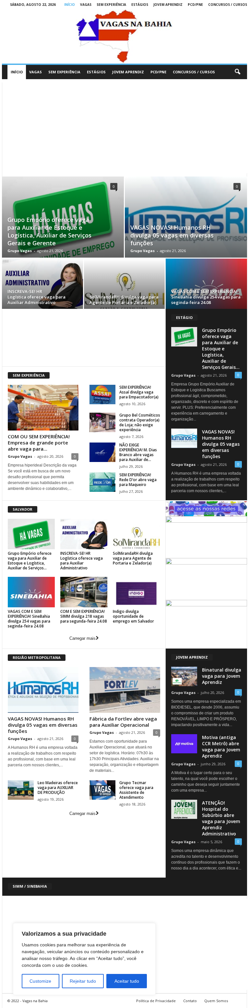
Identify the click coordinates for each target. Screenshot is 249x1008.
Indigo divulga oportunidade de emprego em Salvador (133, 616)
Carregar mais (82, 638)
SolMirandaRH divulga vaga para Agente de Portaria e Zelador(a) (124, 299)
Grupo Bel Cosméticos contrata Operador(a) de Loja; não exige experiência (139, 422)
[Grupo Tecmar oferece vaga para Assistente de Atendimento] (102, 790)
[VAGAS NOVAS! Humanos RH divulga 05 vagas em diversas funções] (43, 690)
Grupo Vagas (19, 250)
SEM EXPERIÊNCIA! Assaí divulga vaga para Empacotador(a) (139, 392)
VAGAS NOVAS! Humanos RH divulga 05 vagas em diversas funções (172, 235)
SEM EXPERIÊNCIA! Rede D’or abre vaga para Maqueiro (138, 479)
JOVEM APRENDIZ (168, 4)
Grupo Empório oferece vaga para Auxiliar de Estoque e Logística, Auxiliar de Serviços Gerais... (221, 348)
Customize (40, 981)
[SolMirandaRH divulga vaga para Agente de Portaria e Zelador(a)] (124, 285)
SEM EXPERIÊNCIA (111, 4)
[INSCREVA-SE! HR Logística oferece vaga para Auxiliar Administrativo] (42, 285)
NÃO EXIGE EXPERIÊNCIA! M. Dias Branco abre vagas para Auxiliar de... (138, 452)
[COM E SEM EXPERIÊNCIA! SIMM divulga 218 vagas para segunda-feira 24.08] (83, 592)
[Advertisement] (124, 127)
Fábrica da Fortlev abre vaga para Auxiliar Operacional (123, 721)
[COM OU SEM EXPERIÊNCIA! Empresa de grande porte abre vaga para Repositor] (43, 408)
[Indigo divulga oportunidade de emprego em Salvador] (136, 592)
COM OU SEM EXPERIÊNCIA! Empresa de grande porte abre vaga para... (39, 442)
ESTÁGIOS (139, 4)
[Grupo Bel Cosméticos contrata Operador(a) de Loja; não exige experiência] (102, 422)
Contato (190, 1000)
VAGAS (85, 4)
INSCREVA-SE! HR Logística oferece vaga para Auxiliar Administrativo (36, 296)
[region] (84, 959)
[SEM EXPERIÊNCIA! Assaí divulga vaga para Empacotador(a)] (102, 394)
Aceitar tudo (126, 981)
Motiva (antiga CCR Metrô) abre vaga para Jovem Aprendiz (221, 746)
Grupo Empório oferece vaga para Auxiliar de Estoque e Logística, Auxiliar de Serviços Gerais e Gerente (49, 231)
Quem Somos (216, 1000)
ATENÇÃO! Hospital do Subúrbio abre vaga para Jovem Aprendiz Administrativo (221, 818)
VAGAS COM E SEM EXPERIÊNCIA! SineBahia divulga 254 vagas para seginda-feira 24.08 (206, 296)
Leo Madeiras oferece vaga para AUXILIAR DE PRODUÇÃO (58, 787)
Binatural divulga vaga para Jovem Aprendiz (221, 676)
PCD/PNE (195, 4)
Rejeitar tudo (83, 981)
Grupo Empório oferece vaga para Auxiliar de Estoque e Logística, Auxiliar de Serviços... (30, 561)
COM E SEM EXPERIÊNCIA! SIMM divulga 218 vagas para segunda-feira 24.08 (83, 616)
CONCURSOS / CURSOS (227, 4)
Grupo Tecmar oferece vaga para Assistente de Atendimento (136, 790)
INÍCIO (69, 4)
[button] (237, 72)
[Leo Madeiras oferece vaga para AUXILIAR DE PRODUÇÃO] (21, 790)
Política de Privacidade (156, 1000)
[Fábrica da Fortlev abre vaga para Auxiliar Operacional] (124, 690)
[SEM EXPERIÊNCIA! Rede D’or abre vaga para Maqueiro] (102, 482)
